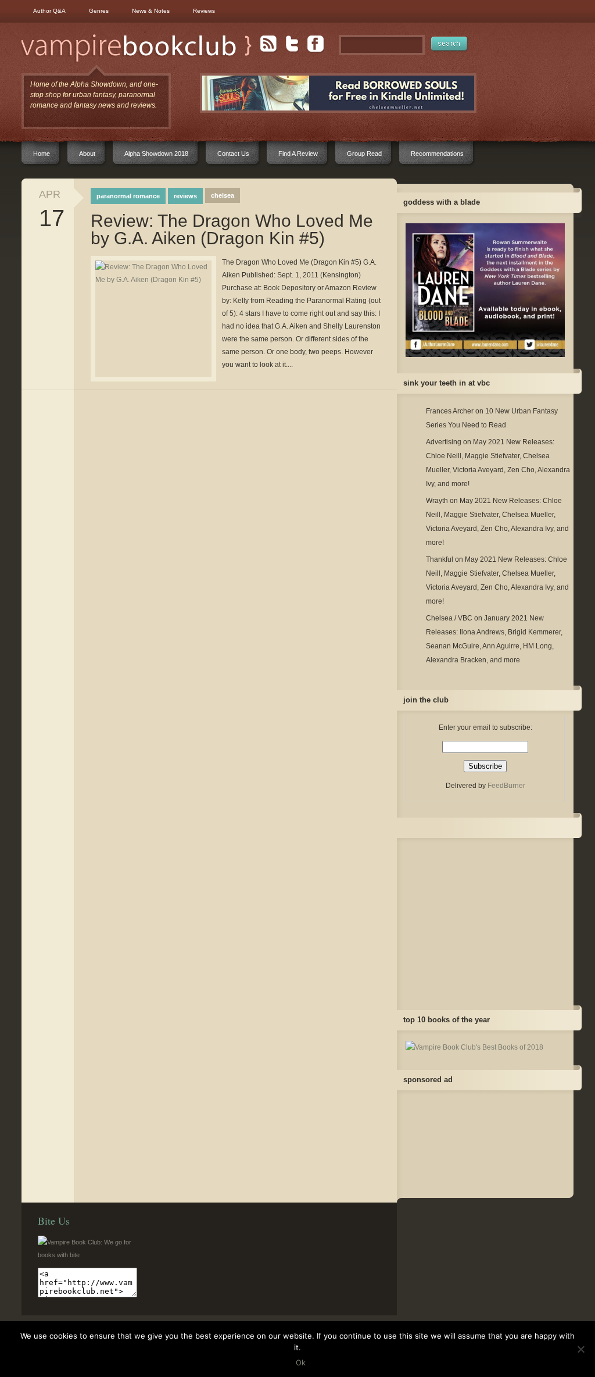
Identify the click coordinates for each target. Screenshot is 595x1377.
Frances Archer (450, 411)
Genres (99, 11)
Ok (301, 1362)
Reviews (204, 11)
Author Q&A (49, 11)
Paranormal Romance (128, 195)
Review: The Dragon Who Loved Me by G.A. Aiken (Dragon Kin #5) (232, 229)
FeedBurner (506, 786)
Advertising (443, 442)
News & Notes (151, 11)
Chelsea (222, 195)
